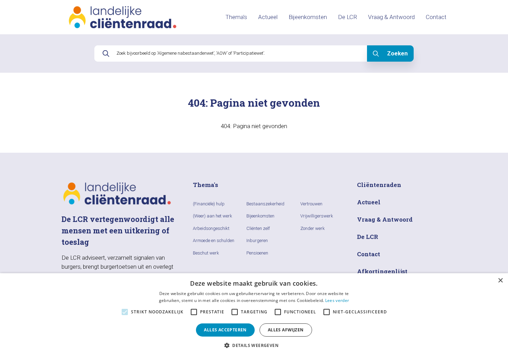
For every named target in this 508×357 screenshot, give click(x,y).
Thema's (236, 17)
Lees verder (337, 300)
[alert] (254, 315)
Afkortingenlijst (382, 271)
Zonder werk (312, 228)
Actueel (267, 17)
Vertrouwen (311, 203)
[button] (254, 345)
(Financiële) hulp (209, 203)
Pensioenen (257, 253)
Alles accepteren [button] (225, 330)
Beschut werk (206, 253)
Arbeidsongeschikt (211, 228)
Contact (436, 17)
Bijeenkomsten (308, 17)
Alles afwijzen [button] (286, 330)
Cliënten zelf (258, 228)
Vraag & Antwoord (391, 17)
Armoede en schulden (213, 240)
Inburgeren (257, 240)
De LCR (347, 17)
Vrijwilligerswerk (316, 215)
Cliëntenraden (379, 185)
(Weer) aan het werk (212, 215)
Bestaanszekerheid (265, 203)
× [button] (500, 280)
